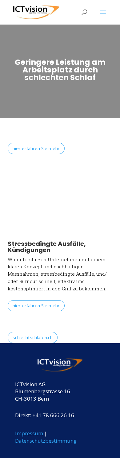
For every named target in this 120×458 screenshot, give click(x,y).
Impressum (29, 433)
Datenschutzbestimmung (46, 440)
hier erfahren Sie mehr (36, 148)
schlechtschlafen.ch (33, 337)
